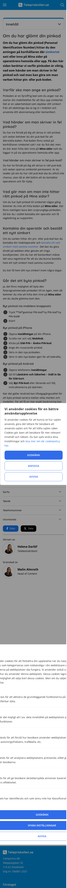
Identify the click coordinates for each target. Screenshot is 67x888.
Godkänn (33, 455)
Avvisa (33, 476)
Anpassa (33, 466)
